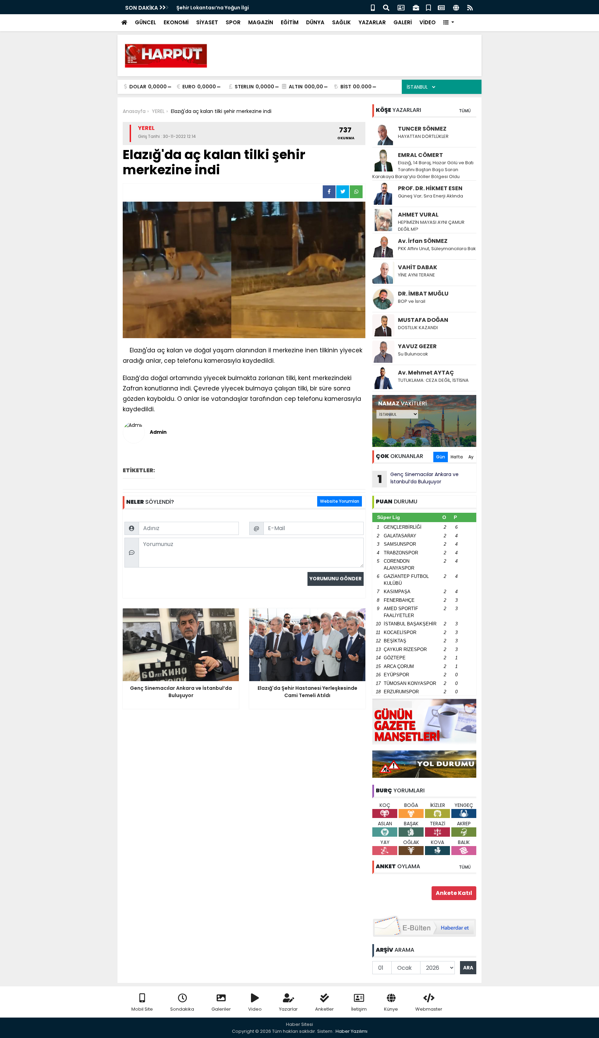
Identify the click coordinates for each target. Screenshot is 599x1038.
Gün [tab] (440, 457)
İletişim (359, 1009)
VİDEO (427, 22)
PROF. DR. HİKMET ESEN (430, 188)
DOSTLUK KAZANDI (418, 327)
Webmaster (428, 1009)
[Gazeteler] (441, 7)
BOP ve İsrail (411, 301)
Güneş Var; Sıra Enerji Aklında (430, 196)
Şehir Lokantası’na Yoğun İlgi (212, 7)
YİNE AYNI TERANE (416, 275)
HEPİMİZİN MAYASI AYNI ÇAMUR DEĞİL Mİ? (431, 225)
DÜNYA (315, 22)
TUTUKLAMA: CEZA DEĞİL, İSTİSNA (433, 380)
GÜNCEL (145, 22)
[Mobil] (372, 7)
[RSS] (470, 7)
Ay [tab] (471, 457)
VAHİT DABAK (417, 267)
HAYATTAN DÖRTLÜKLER (423, 136)
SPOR (233, 22)
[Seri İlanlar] (428, 7)
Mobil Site (142, 1009)
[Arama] (386, 7)
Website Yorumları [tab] (339, 501)
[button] (449, 23)
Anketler (324, 1009)
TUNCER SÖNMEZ (422, 129)
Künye (391, 1009)
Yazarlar (288, 1009)
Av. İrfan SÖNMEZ (423, 241)
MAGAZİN (260, 22)
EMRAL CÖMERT (420, 155)
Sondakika (182, 1009)
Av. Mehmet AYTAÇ (426, 373)
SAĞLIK (341, 22)
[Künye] (456, 7)
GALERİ (402, 22)
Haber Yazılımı (351, 1031)
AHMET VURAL (418, 215)
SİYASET (207, 22)
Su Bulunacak (413, 354)
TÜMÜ (465, 111)
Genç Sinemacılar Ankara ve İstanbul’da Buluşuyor (418, 479)
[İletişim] (401, 7)
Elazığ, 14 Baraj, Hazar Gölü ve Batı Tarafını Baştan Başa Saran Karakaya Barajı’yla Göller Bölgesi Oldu (423, 169)
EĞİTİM (289, 22)
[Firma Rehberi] (416, 7)
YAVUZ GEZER (417, 346)
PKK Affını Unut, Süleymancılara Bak (437, 248)
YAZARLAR (372, 22)
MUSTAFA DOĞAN (423, 320)
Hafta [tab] (457, 457)
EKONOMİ (176, 22)
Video (255, 1009)
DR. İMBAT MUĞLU (423, 294)
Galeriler (221, 1009)
